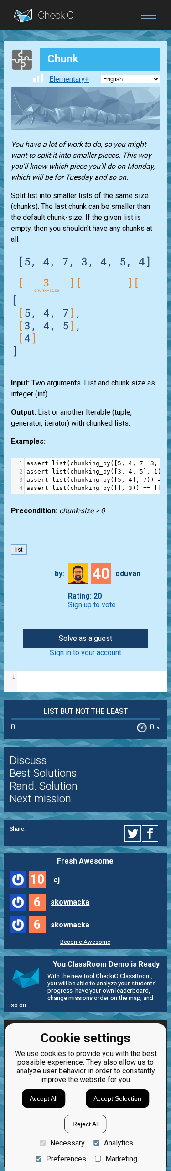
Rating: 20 (85, 596)
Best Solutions (43, 773)
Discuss (28, 760)
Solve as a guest (85, 638)
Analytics (118, 1143)
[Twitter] (133, 833)
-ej (55, 879)
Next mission (40, 798)
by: (59, 573)
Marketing (121, 1159)
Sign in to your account (85, 652)
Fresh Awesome (85, 861)
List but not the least (85, 711)
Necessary (67, 1143)
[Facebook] (151, 833)
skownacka (70, 902)
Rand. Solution (44, 786)
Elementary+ (69, 79)
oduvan (127, 573)
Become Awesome (85, 941)
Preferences (66, 1159)
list (19, 549)
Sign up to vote (92, 604)
